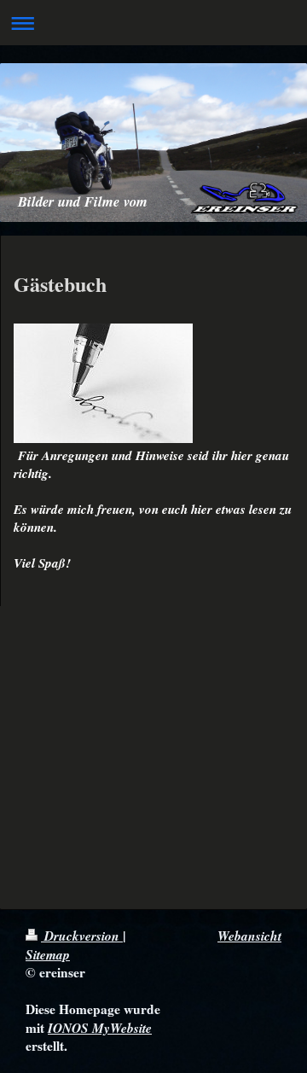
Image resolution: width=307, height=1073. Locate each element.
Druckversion (82, 935)
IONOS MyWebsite (100, 1027)
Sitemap (48, 954)
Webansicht (249, 935)
